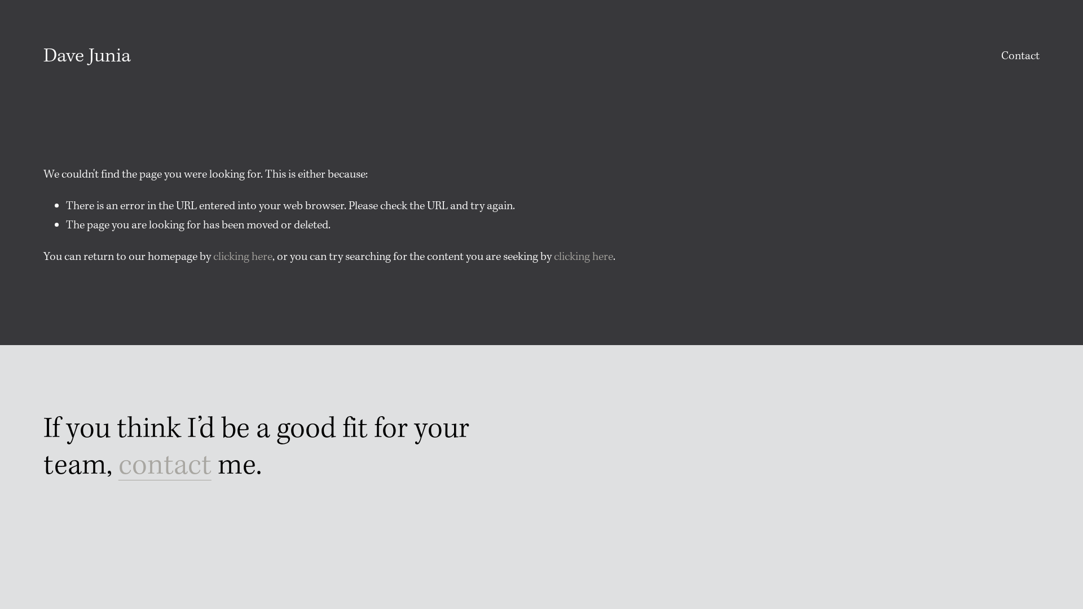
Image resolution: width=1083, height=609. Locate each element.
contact (165, 466)
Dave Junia (87, 56)
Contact (1020, 56)
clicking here (242, 257)
